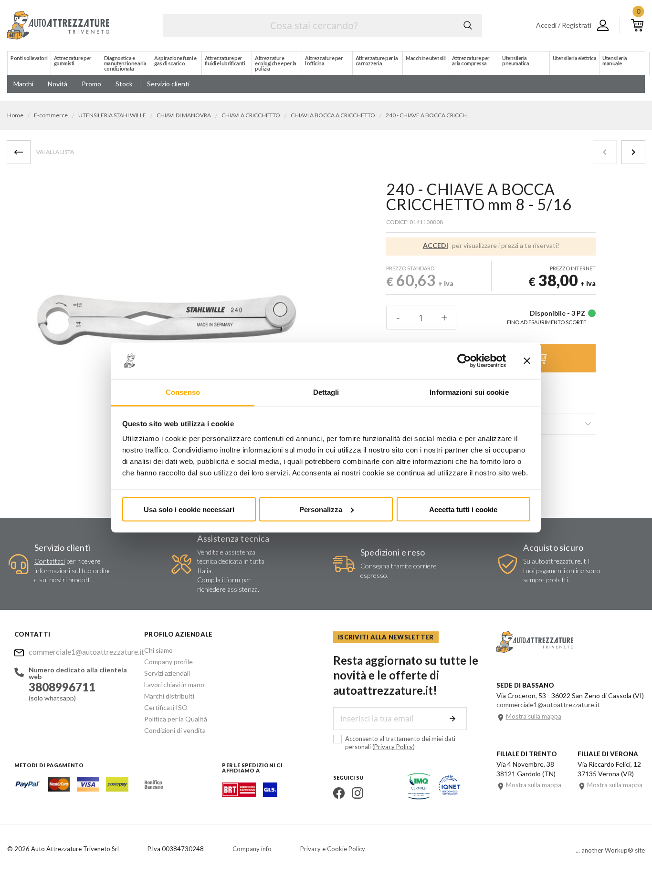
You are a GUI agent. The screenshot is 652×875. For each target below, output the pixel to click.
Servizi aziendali (167, 673)
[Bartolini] (238, 793)
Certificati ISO (166, 707)
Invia (452, 719)
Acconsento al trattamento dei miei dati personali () (400, 743)
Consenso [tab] (183, 392)
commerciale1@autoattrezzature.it (79, 651)
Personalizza (320, 509)
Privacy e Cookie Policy (332, 849)
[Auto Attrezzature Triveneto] (58, 25)
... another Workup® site (610, 850)
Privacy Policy (393, 747)
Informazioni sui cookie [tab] (469, 392)
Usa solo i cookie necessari (189, 509)
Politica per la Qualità (175, 719)
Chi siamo (158, 650)
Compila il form (218, 580)
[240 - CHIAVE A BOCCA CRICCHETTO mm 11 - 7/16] (633, 152)
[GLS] (270, 793)
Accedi (435, 245)
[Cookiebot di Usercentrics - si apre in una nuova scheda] (464, 361)
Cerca (468, 25)
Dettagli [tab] (326, 392)
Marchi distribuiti (169, 696)
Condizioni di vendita (175, 730)
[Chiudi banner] (527, 361)
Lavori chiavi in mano (174, 684)
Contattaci (49, 561)
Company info (252, 849)
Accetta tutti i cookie (463, 509)
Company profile (168, 662)
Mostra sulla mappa (533, 716)
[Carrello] (637, 25)
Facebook (339, 793)
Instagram (357, 793)
